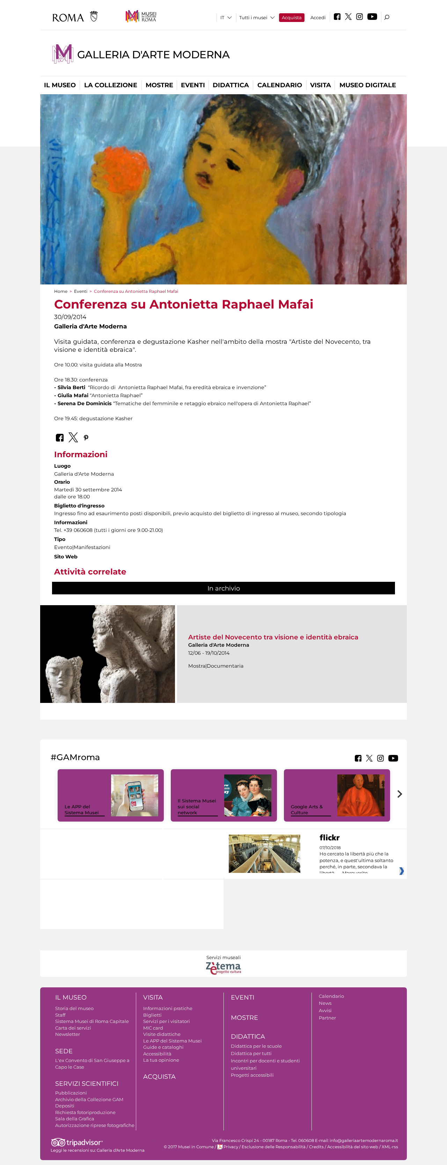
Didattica (231, 85)
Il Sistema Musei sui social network (197, 806)
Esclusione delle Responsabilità (274, 1146)
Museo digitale (367, 85)
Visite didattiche (162, 1034)
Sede (64, 1051)
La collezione (110, 85)
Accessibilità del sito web (352, 1146)
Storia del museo (74, 1008)
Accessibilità (157, 1053)
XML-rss (390, 1146)
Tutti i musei (253, 17)
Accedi (318, 17)
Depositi (64, 1105)
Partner (327, 1018)
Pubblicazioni (71, 1093)
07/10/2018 (356, 860)
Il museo (60, 85)
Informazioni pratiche (167, 1008)
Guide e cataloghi (163, 1047)
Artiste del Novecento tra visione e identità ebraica (273, 637)
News (325, 1003)
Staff (60, 1015)
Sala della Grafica (74, 1118)
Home (60, 291)
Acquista (292, 17)
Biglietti (152, 1015)
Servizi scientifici (86, 1084)
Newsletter (67, 1034)
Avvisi (325, 1010)
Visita (320, 85)
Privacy (231, 1146)
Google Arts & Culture (307, 809)
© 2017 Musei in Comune (189, 1146)
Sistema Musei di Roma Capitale (92, 1021)
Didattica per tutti (251, 1053)
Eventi (193, 85)
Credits (316, 1146)
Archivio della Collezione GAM (89, 1099)
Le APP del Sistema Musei (82, 809)
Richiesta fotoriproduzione (85, 1112)
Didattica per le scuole (256, 1046)
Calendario (279, 85)
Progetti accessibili (252, 1075)
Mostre (159, 85)
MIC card (153, 1028)
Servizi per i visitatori (166, 1021)
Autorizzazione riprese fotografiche (94, 1125)
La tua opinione (161, 1060)
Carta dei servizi (73, 1028)
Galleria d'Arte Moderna (153, 54)
